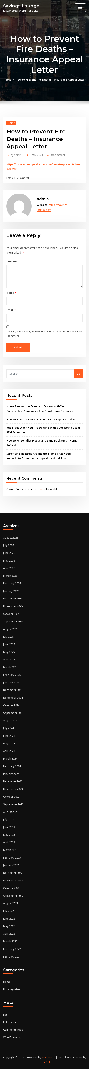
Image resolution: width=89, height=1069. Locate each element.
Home (7, 79)
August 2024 (10, 720)
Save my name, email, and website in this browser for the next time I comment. (44, 333)
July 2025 (8, 636)
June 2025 (9, 644)
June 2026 (9, 553)
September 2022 (13, 896)
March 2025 (10, 667)
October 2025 (11, 614)
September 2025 (13, 621)
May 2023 (9, 835)
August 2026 (10, 537)
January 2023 (11, 865)
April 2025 (9, 659)
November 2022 (13, 880)
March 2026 (10, 576)
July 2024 (8, 728)
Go (78, 373)
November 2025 (13, 606)
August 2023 (10, 812)
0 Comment (58, 155)
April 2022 (9, 934)
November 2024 (13, 697)
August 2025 (10, 629)
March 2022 (10, 941)
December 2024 (13, 690)
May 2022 (9, 926)
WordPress (48, 1057)
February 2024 (12, 766)
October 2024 (11, 705)
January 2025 (11, 682)
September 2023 (13, 804)
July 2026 (8, 545)
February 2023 (12, 857)
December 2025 (13, 598)
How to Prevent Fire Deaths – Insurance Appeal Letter (51, 79)
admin (16, 155)
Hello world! (50, 489)
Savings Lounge (21, 5)
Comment (13, 261)
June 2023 (9, 827)
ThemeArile (44, 1062)
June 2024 (9, 736)
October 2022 (11, 888)
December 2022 (13, 873)
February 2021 (12, 957)
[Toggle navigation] (80, 7)
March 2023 (10, 850)
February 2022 (12, 949)
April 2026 (9, 568)
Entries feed (10, 1022)
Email (11, 310)
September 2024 (13, 713)
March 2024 (10, 758)
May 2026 (9, 560)
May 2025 (9, 652)
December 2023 (13, 781)
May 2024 (9, 743)
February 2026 (12, 583)
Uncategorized (12, 989)
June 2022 (9, 918)
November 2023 (13, 789)
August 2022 (10, 903)
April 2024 (9, 751)
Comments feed (13, 1029)
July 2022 (8, 911)
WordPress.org (12, 1037)
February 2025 (12, 675)
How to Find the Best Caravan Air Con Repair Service (40, 419)
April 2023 (9, 842)
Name (11, 293)
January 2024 (11, 774)
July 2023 (8, 819)
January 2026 (11, 591)
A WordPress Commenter (22, 489)
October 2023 (11, 796)
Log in (6, 1014)
